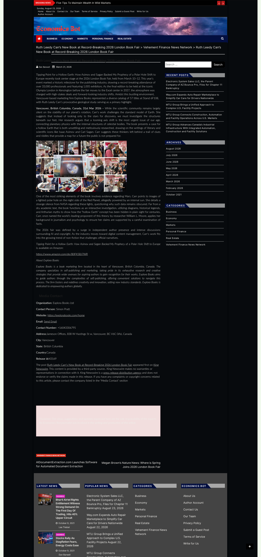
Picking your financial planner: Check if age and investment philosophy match (104, 2)
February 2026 (174, 188)
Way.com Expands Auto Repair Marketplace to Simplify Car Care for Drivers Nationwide (106, 519)
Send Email (50, 321)
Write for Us (142, 11)
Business (52, 38)
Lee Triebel (64, 527)
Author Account (45, 14)
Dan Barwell (64, 554)
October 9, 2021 (66, 523)
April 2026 (172, 174)
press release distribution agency (122, 373)
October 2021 (174, 194)
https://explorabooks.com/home (66, 315)
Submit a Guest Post (124, 11)
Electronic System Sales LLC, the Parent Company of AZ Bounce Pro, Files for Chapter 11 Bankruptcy (194, 85)
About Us (50, 11)
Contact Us (62, 11)
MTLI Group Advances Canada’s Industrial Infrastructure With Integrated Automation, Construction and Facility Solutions (191, 128)
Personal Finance (102, 38)
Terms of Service (90, 11)
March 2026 (173, 181)
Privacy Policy (106, 11)
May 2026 (171, 168)
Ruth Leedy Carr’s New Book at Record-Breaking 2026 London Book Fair (89, 365)
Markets (82, 38)
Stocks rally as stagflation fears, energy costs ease (67, 542)
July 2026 (171, 155)
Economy (67, 38)
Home (41, 11)
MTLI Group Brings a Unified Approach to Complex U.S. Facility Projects (105, 538)
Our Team (74, 11)
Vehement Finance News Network (51, 455)
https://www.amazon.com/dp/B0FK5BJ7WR (62, 254)
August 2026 (173, 148)
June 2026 (172, 161)
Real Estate (125, 38)
